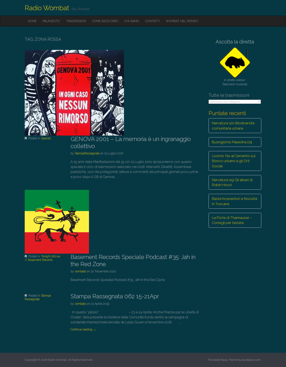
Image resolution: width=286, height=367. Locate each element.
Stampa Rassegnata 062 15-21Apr (115, 296)
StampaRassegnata (87, 153)
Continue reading (83, 329)
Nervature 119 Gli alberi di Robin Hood (232, 182)
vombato (80, 271)
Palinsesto (51, 21)
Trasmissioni (76, 21)
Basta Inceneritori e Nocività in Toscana (234, 201)
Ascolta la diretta (235, 42)
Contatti (152, 21)
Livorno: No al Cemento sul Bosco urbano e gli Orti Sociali (233, 161)
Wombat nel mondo (182, 21)
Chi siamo (132, 21)
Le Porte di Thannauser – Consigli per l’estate (232, 220)
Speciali (46, 138)
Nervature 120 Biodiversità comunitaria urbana (233, 125)
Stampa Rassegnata (38, 297)
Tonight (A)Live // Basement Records (42, 258)
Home (32, 21)
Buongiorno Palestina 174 (232, 142)
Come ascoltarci (105, 21)
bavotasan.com (251, 359)
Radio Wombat (47, 8)
